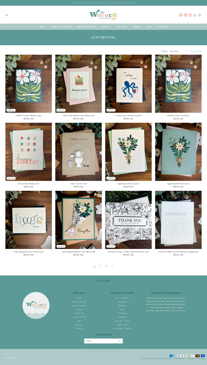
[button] (6, 15)
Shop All (79, 309)
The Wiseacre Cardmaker (161, 359)
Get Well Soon (122, 321)
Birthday (122, 302)
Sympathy (122, 317)
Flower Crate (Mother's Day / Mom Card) (78, 115)
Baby (122, 309)
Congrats (122, 313)
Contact (79, 325)
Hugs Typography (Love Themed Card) (28, 252)
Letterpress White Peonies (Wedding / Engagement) (178, 252)
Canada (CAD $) (10, 358)
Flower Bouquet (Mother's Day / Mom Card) (78, 252)
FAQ (79, 321)
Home (79, 298)
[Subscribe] (119, 341)
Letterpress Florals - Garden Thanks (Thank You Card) (128, 252)
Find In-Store (79, 317)
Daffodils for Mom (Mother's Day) (28, 115)
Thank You (122, 325)
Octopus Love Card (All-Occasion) (128, 115)
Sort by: (165, 51)
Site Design (179, 359)
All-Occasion (122, 298)
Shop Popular (79, 302)
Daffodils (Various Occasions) (178, 115)
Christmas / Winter (122, 328)
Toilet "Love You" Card (78, 184)
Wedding (122, 306)
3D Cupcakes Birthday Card (28, 184)
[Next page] (112, 265)
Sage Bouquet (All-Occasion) (128, 184)
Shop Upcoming (79, 306)
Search (79, 328)
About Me (79, 313)
